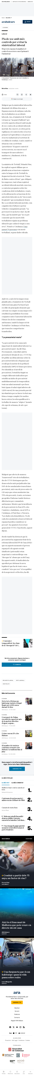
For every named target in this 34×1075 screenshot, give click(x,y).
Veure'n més (29, 838)
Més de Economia (8, 693)
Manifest (17, 1008)
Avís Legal (14, 1040)
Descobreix (6, 838)
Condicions (21, 1040)
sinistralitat (6, 683)
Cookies (27, 1040)
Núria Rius (5, 88)
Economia (5, 27)
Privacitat (8, 1040)
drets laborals (20, 680)
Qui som (17, 1011)
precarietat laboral (8, 680)
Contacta (17, 1017)
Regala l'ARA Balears (17, 1020)
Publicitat (17, 1014)
